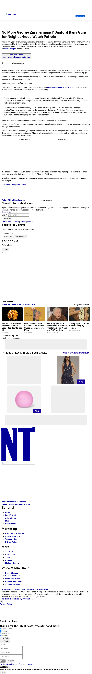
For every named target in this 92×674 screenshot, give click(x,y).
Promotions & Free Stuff (15, 533)
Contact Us (10, 555)
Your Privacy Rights (41, 589)
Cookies (16, 589)
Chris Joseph (9, 49)
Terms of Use (11, 539)
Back (3, 661)
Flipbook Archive (12, 563)
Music (7, 521)
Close (3, 672)
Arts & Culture (11, 518)
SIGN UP (7, 219)
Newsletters (10, 524)
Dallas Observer (12, 573)
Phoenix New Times (13, 581)
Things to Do (7, 633)
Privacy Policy (11, 542)
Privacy (30, 222)
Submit (11, 661)
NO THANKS (21, 237)
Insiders (5, 636)
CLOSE (5, 249)
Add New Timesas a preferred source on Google (16, 56)
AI (32, 589)
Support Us (80, 16)
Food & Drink (10, 515)
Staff (7, 557)
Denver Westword (12, 576)
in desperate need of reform (59, 87)
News (7, 512)
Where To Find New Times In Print (16, 504)
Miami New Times (12, 579)
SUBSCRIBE (8, 237)
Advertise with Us (12, 536)
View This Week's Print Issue (14, 501)
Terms (23, 222)
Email (4, 215)
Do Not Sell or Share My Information (17, 599)
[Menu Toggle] (3, 16)
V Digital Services (12, 584)
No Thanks (5, 641)
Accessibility (25, 589)
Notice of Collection (10, 222)
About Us (9, 552)
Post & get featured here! (75, 352)
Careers (8, 560)
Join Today (5, 638)
